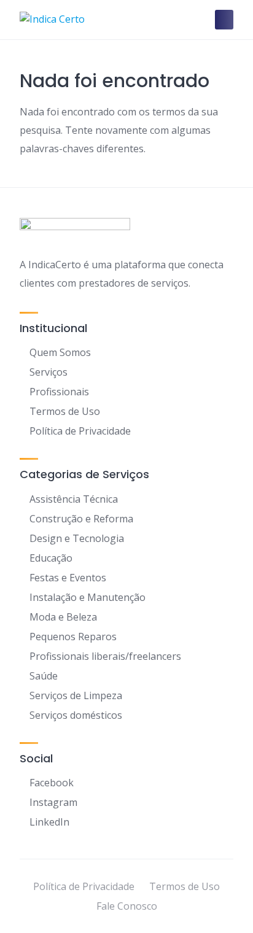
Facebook (51, 782)
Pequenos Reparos (73, 636)
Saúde (43, 676)
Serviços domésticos (75, 715)
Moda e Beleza (63, 617)
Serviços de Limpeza (75, 695)
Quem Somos (60, 352)
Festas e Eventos (67, 577)
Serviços (48, 372)
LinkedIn (49, 822)
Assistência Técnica (73, 499)
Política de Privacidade (80, 431)
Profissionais (59, 391)
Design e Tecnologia (76, 538)
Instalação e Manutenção (87, 597)
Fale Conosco (126, 906)
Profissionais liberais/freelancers (105, 656)
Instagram (53, 802)
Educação (50, 558)
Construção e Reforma (81, 518)
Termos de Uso (64, 411)
